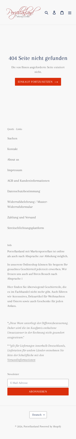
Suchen (12, 138)
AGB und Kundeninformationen (28, 180)
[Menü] (70, 12)
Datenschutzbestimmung (23, 191)
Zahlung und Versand (21, 217)
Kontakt (12, 149)
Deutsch (37, 414)
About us (13, 159)
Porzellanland (32, 426)
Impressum (14, 170)
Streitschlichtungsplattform (25, 228)
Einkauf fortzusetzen (35, 81)
